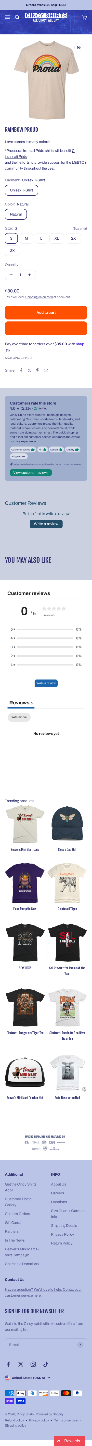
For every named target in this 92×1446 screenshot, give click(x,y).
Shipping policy (15, 1425)
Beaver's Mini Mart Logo (25, 849)
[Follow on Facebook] (8, 1364)
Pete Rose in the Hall (67, 1097)
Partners (12, 1231)
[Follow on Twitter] (20, 1364)
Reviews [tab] (21, 702)
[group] (46, 1143)
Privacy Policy (62, 1234)
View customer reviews (30, 473)
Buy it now (46, 328)
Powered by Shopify (50, 1414)
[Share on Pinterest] (38, 370)
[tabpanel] (46, 750)
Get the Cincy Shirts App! (21, 1187)
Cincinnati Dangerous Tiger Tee (24, 1032)
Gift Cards (13, 1223)
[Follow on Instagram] (33, 1364)
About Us (58, 1184)
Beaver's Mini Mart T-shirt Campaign (22, 1252)
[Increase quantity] (29, 275)
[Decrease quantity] (11, 275)
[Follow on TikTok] (45, 1364)
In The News (15, 1240)
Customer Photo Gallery (18, 1202)
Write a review (46, 524)
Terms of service (66, 1420)
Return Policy (62, 1243)
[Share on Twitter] (29, 370)
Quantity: (12, 265)
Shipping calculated (39, 297)
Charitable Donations (22, 1264)
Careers (57, 1193)
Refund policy (14, 1420)
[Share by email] (46, 370)
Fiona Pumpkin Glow (25, 908)
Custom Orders (17, 1214)
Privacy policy (39, 1420)
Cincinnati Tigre (67, 908)
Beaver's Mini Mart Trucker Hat (24, 1097)
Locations (59, 1202)
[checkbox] (19, 717)
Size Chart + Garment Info (68, 1214)
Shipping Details (64, 1226)
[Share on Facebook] (21, 370)
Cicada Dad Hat (67, 849)
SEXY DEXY (25, 967)
